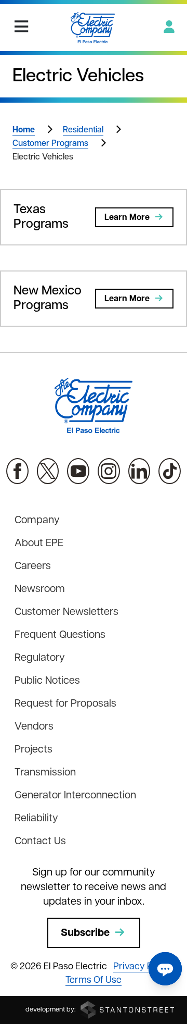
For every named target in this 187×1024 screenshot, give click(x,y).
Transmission (45, 773)
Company (37, 520)
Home (23, 130)
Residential (83, 130)
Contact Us (40, 841)
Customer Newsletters (66, 612)
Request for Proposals (65, 704)
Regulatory (40, 658)
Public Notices (47, 681)
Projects (33, 750)
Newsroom (40, 589)
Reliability (36, 818)
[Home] (92, 27)
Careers (33, 566)
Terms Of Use (93, 980)
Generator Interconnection (75, 796)
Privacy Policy (142, 967)
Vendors (34, 727)
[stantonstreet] (127, 1009)
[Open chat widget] (165, 968)
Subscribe (85, 933)
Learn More (127, 218)
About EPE (39, 543)
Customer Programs (50, 144)
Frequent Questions (60, 635)
